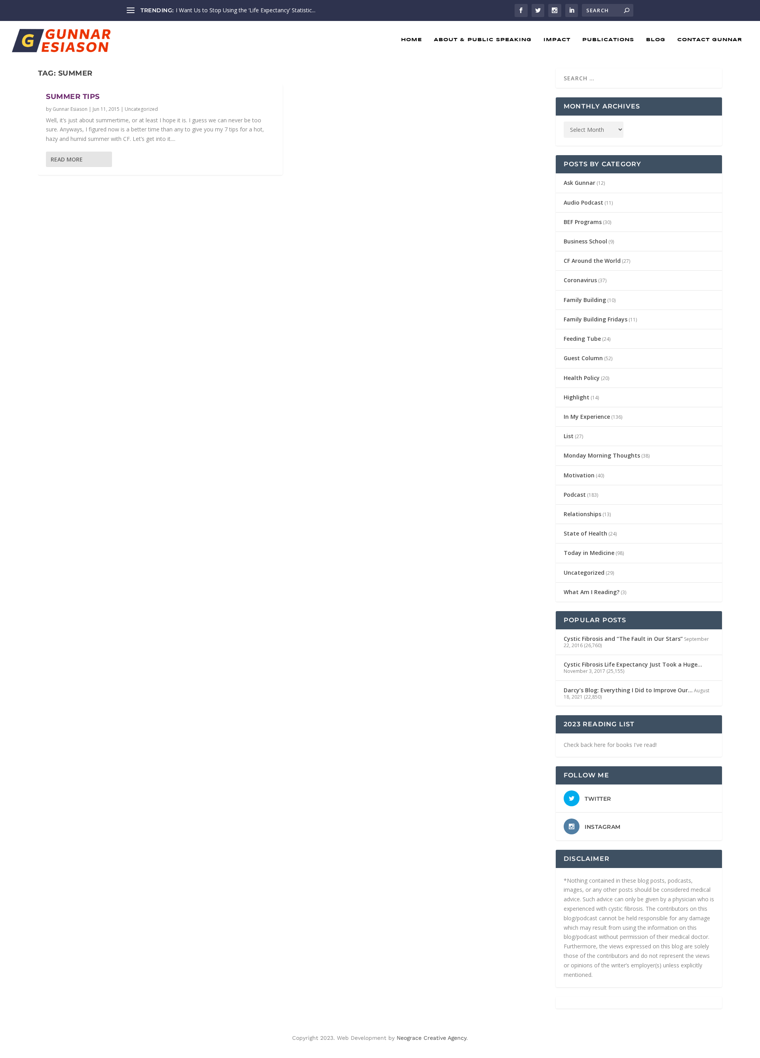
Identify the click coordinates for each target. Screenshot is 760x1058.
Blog (655, 40)
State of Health (585, 533)
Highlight (576, 397)
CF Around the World (592, 260)
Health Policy (582, 378)
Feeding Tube (582, 338)
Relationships (582, 514)
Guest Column (583, 358)
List (569, 436)
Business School (585, 241)
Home (411, 40)
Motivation (579, 475)
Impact (556, 40)
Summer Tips (73, 96)
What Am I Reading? (591, 592)
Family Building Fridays (595, 319)
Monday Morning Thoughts (602, 455)
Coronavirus (580, 280)
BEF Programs (583, 222)
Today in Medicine (589, 553)
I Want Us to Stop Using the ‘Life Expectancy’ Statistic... (245, 10)
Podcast (575, 494)
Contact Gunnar (709, 40)
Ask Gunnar (579, 182)
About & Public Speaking (483, 40)
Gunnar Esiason (70, 109)
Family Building (585, 300)
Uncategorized (141, 109)
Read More (67, 159)
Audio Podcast (583, 202)
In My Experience (587, 416)
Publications (608, 40)
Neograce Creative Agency (431, 1038)
